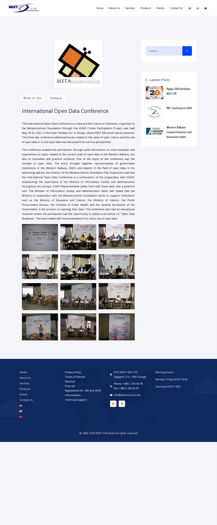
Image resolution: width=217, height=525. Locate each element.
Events (160, 8)
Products (145, 8)
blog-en (57, 98)
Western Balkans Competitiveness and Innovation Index (179, 132)
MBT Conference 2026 (179, 108)
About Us (114, 8)
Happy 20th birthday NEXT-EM (178, 91)
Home (99, 8)
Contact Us (176, 8)
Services (130, 8)
